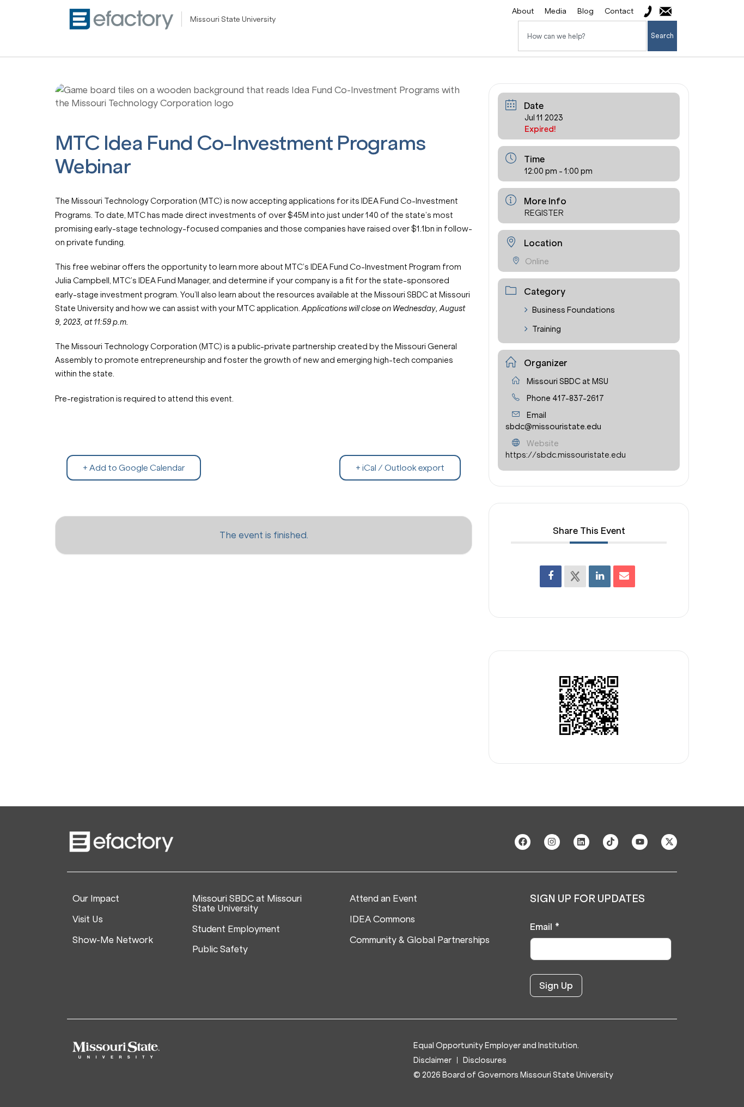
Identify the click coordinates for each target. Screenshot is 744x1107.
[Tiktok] (611, 842)
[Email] (624, 576)
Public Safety (220, 949)
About (523, 11)
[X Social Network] (575, 576)
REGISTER (544, 213)
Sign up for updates (587, 899)
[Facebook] (522, 842)
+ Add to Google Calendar (134, 468)
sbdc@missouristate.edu (553, 426)
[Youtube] (640, 842)
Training (546, 329)
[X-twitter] (669, 842)
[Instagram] (552, 842)
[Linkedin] (600, 576)
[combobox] (582, 36)
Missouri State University (233, 19)
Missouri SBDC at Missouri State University (247, 903)
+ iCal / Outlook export (400, 468)
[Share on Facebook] (551, 576)
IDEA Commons (382, 919)
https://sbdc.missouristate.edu (565, 455)
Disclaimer (432, 1060)
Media (555, 11)
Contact (619, 11)
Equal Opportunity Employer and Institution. (496, 1045)
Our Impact (95, 899)
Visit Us (87, 919)
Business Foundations (573, 310)
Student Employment (236, 929)
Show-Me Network (112, 940)
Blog (585, 11)
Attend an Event (383, 899)
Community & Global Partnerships (420, 940)
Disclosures (485, 1060)
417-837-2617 (578, 398)
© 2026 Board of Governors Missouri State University (513, 1075)
